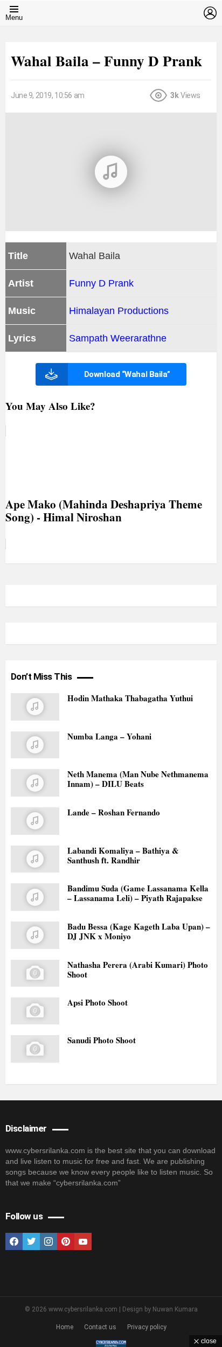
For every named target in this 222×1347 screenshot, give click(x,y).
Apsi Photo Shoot (97, 1002)
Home (64, 1327)
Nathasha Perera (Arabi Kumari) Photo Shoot (137, 969)
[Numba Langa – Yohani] (35, 745)
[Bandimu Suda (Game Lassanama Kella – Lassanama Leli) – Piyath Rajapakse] (35, 897)
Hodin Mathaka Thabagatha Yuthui (130, 698)
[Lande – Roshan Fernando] (35, 821)
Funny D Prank (101, 283)
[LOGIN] (210, 13)
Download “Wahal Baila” (127, 374)
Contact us (100, 1327)
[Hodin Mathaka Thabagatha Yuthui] (35, 707)
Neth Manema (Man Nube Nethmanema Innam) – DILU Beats (138, 779)
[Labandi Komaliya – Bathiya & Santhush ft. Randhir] (35, 859)
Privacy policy (146, 1327)
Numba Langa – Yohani (109, 736)
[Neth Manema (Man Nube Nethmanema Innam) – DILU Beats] (35, 783)
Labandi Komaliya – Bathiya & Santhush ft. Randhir (123, 855)
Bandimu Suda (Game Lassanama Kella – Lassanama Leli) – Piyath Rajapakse (138, 893)
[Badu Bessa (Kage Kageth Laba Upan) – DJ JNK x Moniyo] (35, 935)
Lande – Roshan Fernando (113, 812)
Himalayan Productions (119, 310)
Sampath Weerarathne (117, 338)
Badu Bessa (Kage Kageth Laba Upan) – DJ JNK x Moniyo (138, 931)
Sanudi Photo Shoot (101, 1040)
